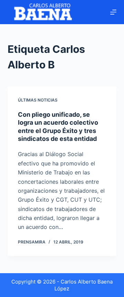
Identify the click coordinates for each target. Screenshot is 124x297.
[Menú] (113, 12)
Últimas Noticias (38, 100)
